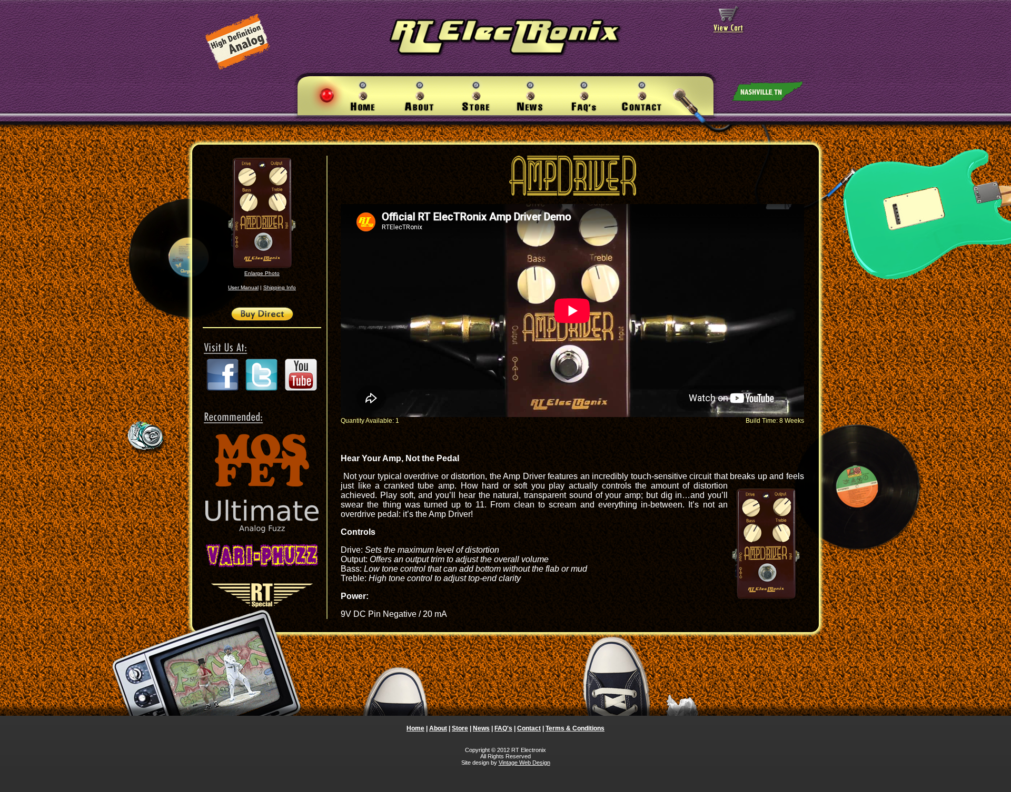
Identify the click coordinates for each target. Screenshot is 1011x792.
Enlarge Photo (262, 273)
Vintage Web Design (524, 762)
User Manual (243, 287)
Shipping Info (279, 287)
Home (415, 728)
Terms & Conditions (575, 728)
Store (460, 728)
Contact (529, 728)
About (438, 728)
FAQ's (503, 728)
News (481, 728)
